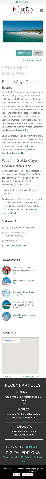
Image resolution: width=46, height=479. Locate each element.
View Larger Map (31, 376)
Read (24, 403)
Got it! (16, 475)
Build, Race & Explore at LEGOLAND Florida (24, 433)
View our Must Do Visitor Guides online (22, 459)
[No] (43, 472)
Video (38, 53)
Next (39, 31)
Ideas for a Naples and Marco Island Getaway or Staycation (23, 415)
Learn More (27, 475)
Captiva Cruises (26, 174)
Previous (6, 31)
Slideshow (24, 53)
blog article (23, 130)
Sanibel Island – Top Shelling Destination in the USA (24, 270)
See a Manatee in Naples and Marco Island (24, 398)
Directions (6, 376)
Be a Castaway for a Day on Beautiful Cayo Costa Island (23, 305)
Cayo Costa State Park (15, 245)
